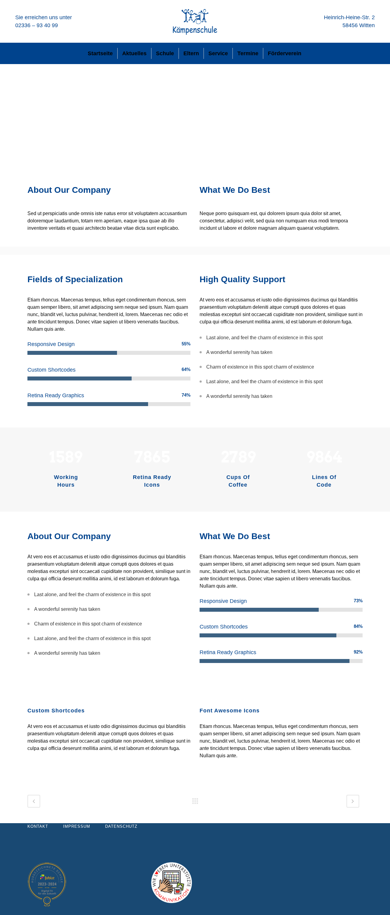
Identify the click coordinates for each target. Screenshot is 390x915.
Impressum (76, 826)
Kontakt (37, 826)
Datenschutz (121, 826)
